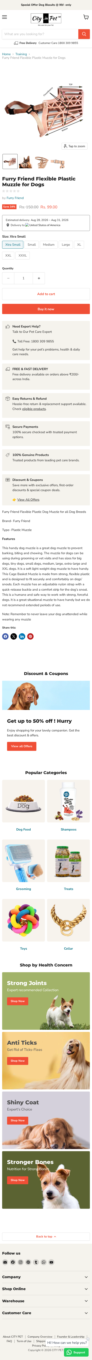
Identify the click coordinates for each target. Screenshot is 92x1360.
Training (21, 54)
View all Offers (21, 746)
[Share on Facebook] (5, 636)
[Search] (84, 34)
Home (6, 54)
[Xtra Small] (13, 250)
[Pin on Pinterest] (30, 636)
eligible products (34, 409)
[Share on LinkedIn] (22, 636)
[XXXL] (23, 260)
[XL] (79, 250)
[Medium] (49, 250)
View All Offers (28, 500)
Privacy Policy (40, 1346)
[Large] (66, 250)
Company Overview (40, 1337)
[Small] (32, 250)
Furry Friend (15, 198)
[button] (10, 161)
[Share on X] (13, 636)
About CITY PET (13, 1337)
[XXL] (8, 260)
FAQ (9, 1341)
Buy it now (46, 309)
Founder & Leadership (71, 1337)
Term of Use (24, 1341)
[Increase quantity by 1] (39, 278)
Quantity (7, 268)
